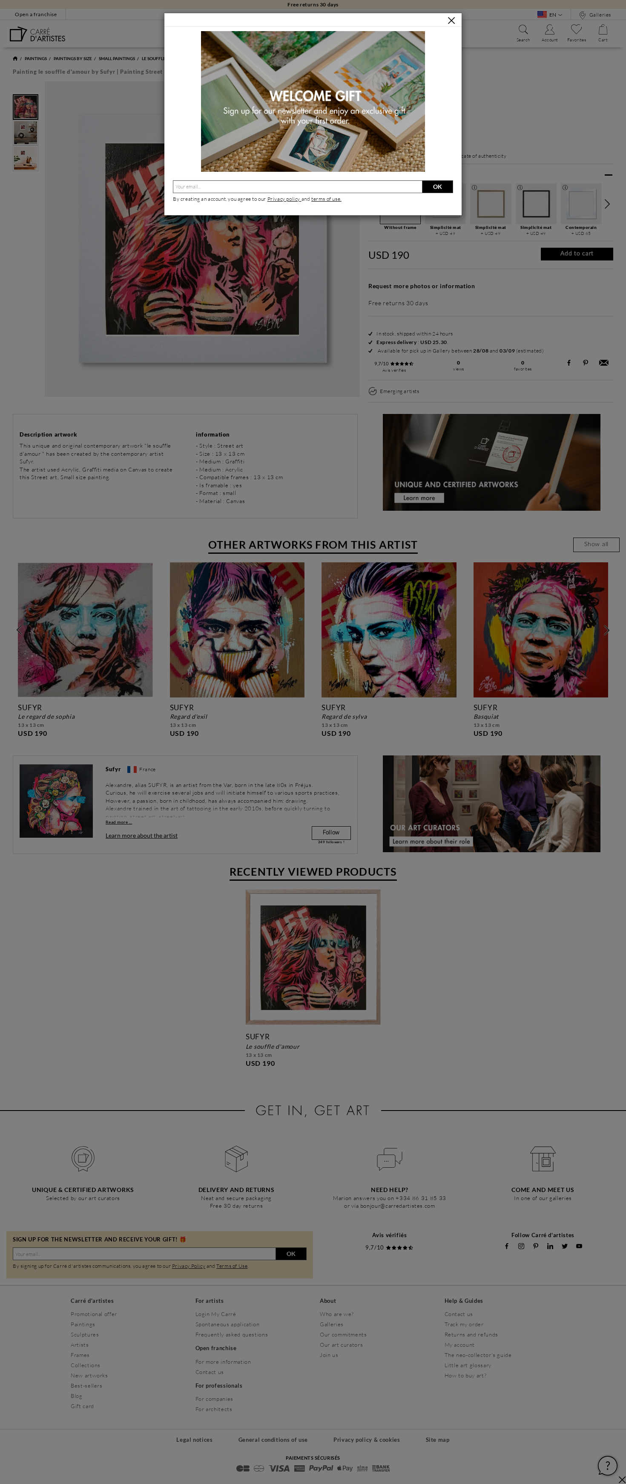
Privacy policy (284, 199)
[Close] (451, 20)
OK (437, 186)
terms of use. (326, 199)
